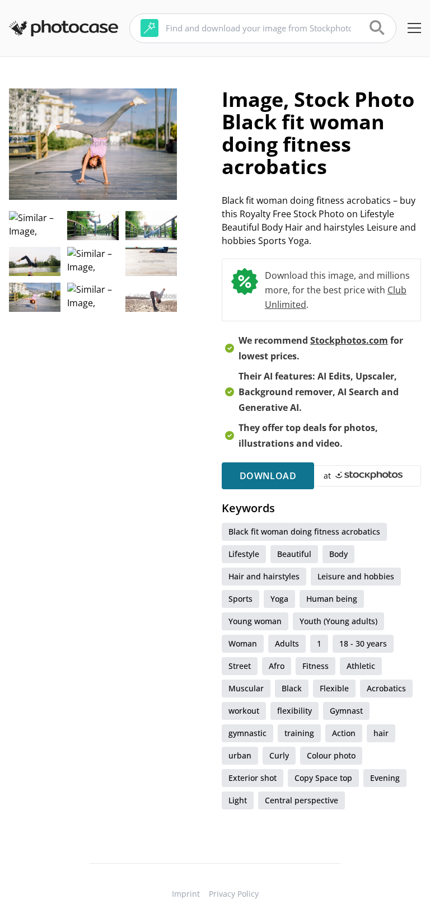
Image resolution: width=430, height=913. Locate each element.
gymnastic (247, 733)
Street (239, 666)
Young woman (255, 621)
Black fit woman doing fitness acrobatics (304, 531)
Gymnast (346, 710)
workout (243, 710)
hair (381, 733)
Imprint (186, 893)
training (299, 733)
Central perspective (301, 800)
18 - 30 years (363, 643)
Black (292, 688)
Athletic (361, 666)
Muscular (246, 688)
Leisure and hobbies (355, 576)
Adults (287, 643)
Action (344, 733)
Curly (279, 755)
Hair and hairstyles (264, 576)
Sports (240, 598)
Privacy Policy (234, 893)
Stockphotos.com (349, 340)
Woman (242, 643)
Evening (385, 777)
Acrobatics (386, 688)
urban (239, 755)
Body (338, 554)
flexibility (294, 710)
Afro (276, 666)
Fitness (315, 666)
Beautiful (294, 554)
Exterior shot (252, 777)
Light (237, 800)
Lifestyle (243, 554)
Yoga (279, 598)
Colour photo (331, 755)
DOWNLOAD (268, 476)
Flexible (334, 688)
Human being (331, 598)
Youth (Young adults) (338, 621)
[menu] (414, 28)
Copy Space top (323, 777)
